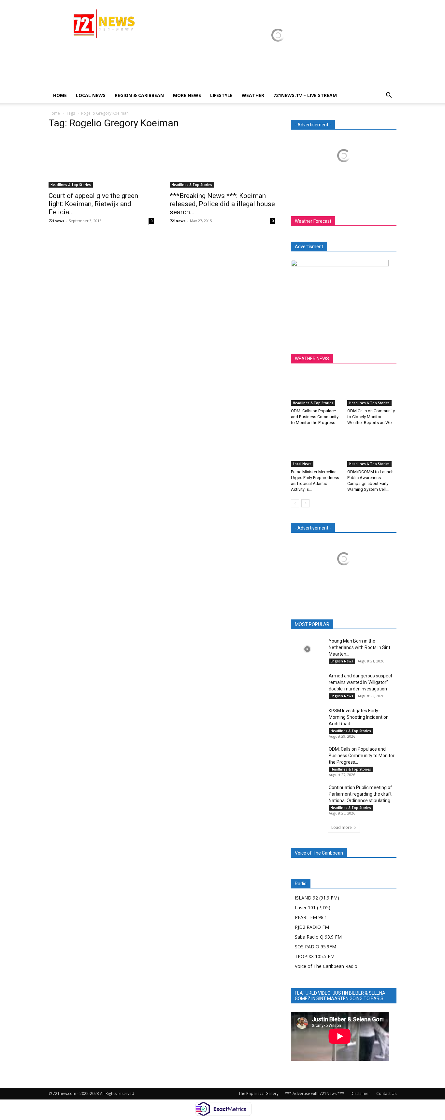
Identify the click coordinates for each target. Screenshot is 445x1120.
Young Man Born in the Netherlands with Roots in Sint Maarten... (359, 647)
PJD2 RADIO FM (312, 927)
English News (342, 661)
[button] (388, 96)
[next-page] (305, 503)
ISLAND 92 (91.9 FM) (317, 898)
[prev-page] (295, 503)
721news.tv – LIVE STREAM (305, 95)
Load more (341, 827)
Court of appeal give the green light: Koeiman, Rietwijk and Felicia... (93, 204)
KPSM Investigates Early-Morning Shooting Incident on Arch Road (359, 717)
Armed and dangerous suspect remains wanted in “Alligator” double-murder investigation (360, 682)
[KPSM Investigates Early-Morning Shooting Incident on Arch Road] (307, 718)
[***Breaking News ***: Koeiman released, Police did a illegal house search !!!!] (222, 161)
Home (60, 95)
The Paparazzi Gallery (258, 1093)
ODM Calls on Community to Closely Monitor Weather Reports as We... (371, 416)
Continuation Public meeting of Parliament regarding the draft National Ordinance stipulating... (361, 794)
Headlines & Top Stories (70, 184)
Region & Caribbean (139, 95)
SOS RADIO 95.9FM (315, 946)
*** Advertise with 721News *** (314, 1093)
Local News (91, 95)
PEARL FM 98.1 (311, 917)
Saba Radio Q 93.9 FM (318, 937)
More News (187, 95)
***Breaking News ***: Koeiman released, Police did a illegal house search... (222, 204)
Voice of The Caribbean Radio (326, 966)
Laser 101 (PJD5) (312, 907)
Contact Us (386, 1093)
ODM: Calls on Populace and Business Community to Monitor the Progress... (314, 416)
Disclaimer (360, 1093)
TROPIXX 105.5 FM (315, 956)
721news (56, 220)
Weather (253, 95)
